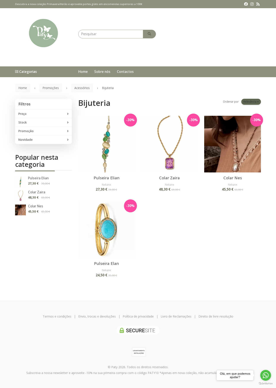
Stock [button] (22, 122)
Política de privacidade (138, 316)
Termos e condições (57, 316)
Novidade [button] (25, 140)
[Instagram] (252, 4)
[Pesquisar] (149, 34)
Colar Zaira (36, 192)
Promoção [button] (26, 131)
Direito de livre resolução (215, 316)
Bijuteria (94, 103)
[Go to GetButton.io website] (266, 383)
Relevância (250, 101)
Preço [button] (22, 114)
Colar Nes (35, 206)
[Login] (222, 34)
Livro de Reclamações (176, 316)
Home (83, 71)
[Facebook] (246, 4)
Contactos (125, 71)
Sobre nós (102, 71)
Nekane (106, 184)
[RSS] (258, 4)
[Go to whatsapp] (265, 375)
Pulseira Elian (38, 178)
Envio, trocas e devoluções (97, 316)
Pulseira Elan (106, 263)
